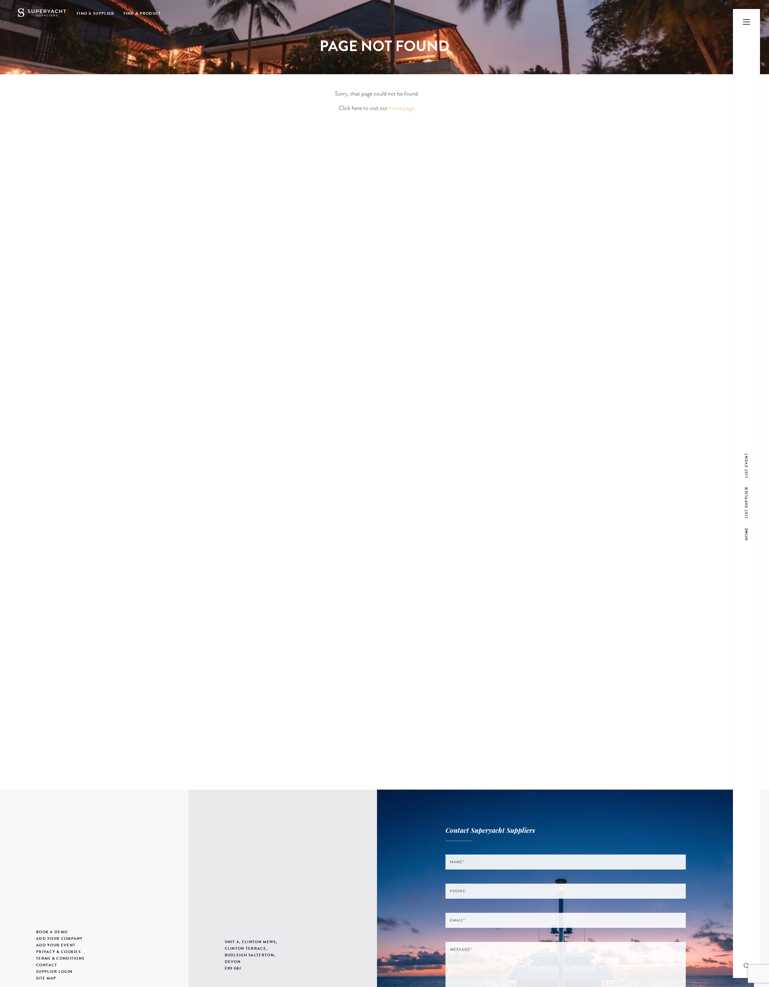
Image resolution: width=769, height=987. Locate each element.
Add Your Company (59, 939)
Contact (46, 965)
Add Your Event (55, 945)
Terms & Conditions (60, 958)
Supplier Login (54, 972)
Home (746, 533)
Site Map (46, 978)
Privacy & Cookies (58, 952)
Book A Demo (52, 932)
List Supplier (746, 502)
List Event (746, 464)
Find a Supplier (95, 14)
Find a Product (142, 14)
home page (401, 108)
